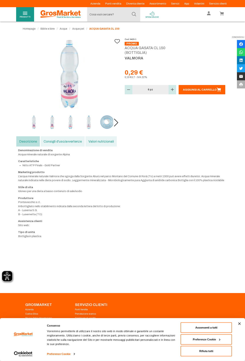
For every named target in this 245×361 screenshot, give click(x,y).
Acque (63, 28)
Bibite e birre (48, 28)
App (187, 3)
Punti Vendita (81, 309)
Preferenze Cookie (58, 353)
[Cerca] (134, 14)
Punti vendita (113, 3)
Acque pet (78, 28)
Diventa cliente (135, 3)
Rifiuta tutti (206, 351)
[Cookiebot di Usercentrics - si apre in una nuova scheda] (23, 354)
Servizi (175, 3)
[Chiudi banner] (239, 323)
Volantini (199, 3)
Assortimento (158, 3)
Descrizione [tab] (28, 141)
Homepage (29, 28)
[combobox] (112, 14)
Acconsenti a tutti (206, 327)
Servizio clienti (218, 3)
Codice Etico (31, 314)
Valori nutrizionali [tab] (101, 141)
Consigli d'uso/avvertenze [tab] (63, 141)
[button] (116, 123)
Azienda (95, 3)
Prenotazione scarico (85, 314)
